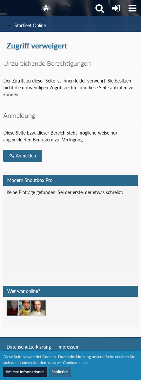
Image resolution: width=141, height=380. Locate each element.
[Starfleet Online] (46, 8)
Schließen (60, 371)
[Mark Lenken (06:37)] (26, 308)
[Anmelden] (116, 8)
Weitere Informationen (25, 371)
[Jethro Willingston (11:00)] (38, 308)
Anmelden (25, 155)
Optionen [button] (120, 197)
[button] (132, 8)
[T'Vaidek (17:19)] (14, 308)
